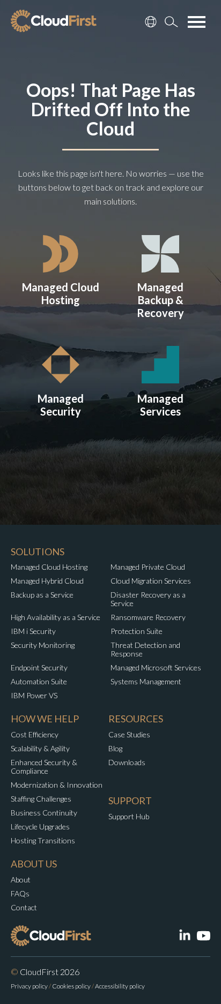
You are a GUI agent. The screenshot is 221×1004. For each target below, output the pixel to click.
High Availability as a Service (55, 617)
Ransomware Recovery (148, 617)
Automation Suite (39, 681)
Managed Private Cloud (147, 566)
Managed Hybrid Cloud (47, 580)
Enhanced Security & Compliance (44, 766)
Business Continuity (44, 812)
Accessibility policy (120, 986)
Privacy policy (29, 986)
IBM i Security (33, 631)
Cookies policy (71, 986)
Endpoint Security (39, 667)
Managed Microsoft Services (155, 667)
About (21, 879)
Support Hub (128, 816)
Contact (24, 907)
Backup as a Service (42, 594)
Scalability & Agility (40, 748)
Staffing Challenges (41, 798)
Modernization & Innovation (56, 784)
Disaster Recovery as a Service (148, 599)
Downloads (126, 762)
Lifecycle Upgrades (40, 826)
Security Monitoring (43, 645)
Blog (115, 748)
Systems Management (145, 681)
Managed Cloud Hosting (49, 566)
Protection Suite (136, 631)
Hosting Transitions (43, 840)
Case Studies (129, 734)
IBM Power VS (34, 695)
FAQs (20, 893)
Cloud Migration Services (150, 580)
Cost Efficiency (34, 734)
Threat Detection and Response (145, 649)
